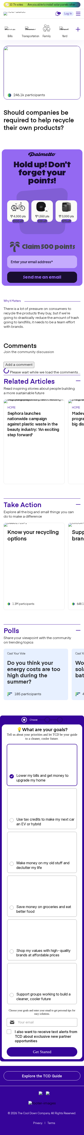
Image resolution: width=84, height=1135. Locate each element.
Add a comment (18, 365)
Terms (51, 1123)
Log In (68, 14)
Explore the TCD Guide (42, 1075)
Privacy (37, 1123)
